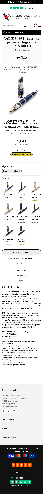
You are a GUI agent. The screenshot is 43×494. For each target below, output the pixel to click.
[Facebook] (4, 411)
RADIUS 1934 (32, 67)
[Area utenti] (25, 26)
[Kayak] (21, 465)
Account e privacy (9, 437)
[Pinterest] (19, 411)
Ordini (4, 428)
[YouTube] (14, 411)
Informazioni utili (8, 419)
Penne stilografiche (18, 67)
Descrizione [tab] (21, 270)
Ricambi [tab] (21, 281)
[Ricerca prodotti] (18, 25)
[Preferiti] (30, 26)
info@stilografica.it (8, 404)
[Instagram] (9, 411)
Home (6, 67)
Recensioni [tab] (21, 275)
